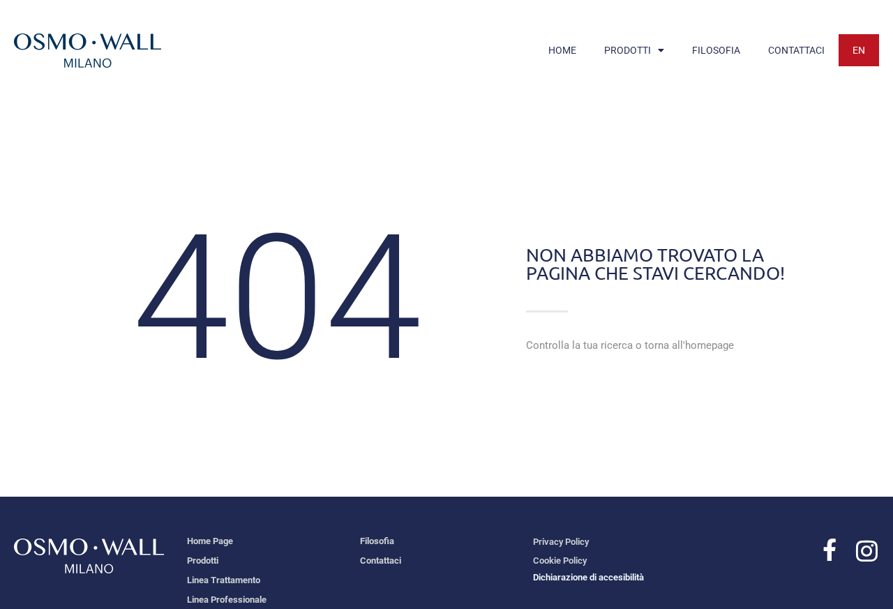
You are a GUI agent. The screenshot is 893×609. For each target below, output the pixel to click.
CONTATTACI (796, 50)
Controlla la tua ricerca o (630, 345)
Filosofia (377, 541)
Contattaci (380, 560)
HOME (562, 50)
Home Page (210, 541)
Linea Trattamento (223, 580)
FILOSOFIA (716, 50)
